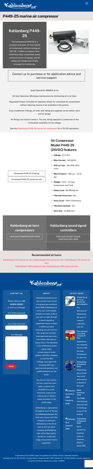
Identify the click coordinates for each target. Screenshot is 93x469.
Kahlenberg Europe (46, 414)
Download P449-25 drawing (26, 173)
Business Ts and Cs (71, 455)
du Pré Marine (50, 430)
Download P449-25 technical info (27, 179)
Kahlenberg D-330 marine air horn (62, 266)
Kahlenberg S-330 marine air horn (30, 266)
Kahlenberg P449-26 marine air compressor (37, 128)
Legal (37, 455)
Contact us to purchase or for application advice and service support (46, 75)
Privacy (61, 455)
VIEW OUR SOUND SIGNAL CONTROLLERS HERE (68, 237)
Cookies (55, 455)
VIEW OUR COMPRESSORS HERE (24, 236)
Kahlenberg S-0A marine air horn (18, 260)
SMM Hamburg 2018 (81, 392)
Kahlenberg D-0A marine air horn (49, 260)
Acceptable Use (45, 455)
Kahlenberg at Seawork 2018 (81, 421)
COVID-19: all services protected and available (82, 300)
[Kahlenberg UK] (21, 8)
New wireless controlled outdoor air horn (82, 334)
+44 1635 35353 (69, 458)
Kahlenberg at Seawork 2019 (81, 364)
